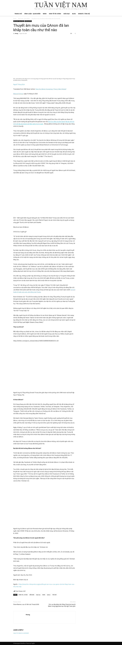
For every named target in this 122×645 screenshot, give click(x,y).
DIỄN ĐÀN (31, 594)
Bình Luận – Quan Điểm (32, 14)
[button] (106, 14)
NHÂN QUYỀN (28, 21)
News (45, 14)
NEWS (43, 594)
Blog (74, 14)
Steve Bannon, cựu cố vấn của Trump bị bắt (26, 604)
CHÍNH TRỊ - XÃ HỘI (23, 594)
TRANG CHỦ (18, 14)
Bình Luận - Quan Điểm (24, 18)
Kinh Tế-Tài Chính (55, 14)
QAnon (48, 594)
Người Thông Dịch (19, 84)
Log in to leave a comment (21, 633)
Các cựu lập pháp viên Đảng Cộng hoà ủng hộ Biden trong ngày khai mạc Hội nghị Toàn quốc (61, 605)
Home (14, 18)
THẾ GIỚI (54, 594)
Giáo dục (67, 14)
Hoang (16, 33)
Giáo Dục (38, 594)
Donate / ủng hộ (84, 14)
